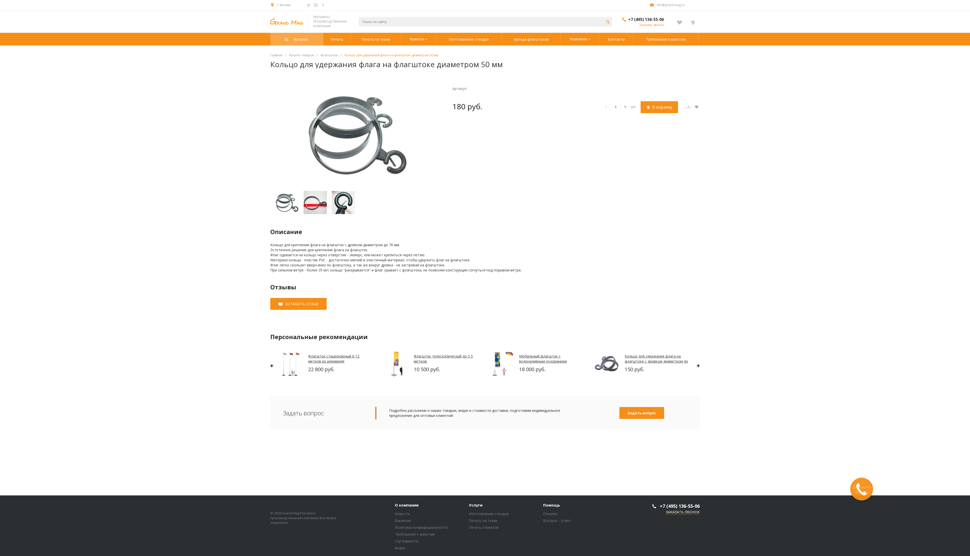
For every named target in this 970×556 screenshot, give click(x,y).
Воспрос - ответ (557, 520)
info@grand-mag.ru (671, 5)
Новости (402, 513)
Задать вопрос (641, 413)
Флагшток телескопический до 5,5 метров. (443, 358)
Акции (400, 547)
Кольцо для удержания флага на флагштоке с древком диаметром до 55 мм (656, 358)
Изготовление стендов (489, 513)
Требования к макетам (414, 534)
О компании (407, 505)
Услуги (475, 505)
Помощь (551, 505)
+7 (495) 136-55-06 (646, 19)
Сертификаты (406, 541)
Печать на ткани (483, 520)
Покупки (550, 513)
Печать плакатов (484, 527)
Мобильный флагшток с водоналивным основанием (543, 358)
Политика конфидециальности (421, 527)
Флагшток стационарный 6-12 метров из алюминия (333, 358)
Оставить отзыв (302, 303)
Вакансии (403, 520)
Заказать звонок (651, 25)
